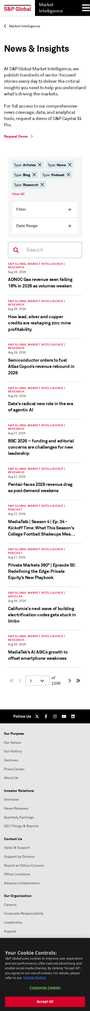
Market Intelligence (24, 26)
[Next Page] (69, 681)
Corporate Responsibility (24, 913)
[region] (45, 974)
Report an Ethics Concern (24, 865)
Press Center (14, 769)
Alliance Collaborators (22, 883)
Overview (11, 799)
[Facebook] (46, 716)
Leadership (13, 922)
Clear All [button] (18, 194)
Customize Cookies (45, 987)
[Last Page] (78, 681)
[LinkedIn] (73, 716)
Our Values (12, 742)
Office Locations (17, 874)
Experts (10, 931)
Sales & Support (17, 848)
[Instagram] (55, 716)
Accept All (45, 1001)
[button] (40, 165)
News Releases (16, 808)
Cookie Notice (34, 977)
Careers (10, 905)
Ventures (11, 760)
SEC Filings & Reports (21, 826)
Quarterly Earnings (19, 817)
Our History (13, 751)
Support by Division (19, 857)
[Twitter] (37, 716)
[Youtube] (64, 716)
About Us (11, 778)
